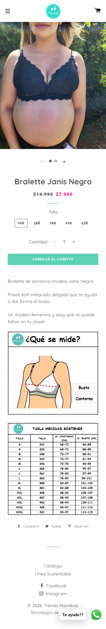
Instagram (56, 593)
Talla (53, 211)
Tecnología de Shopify (53, 612)
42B (84, 223)
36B (37, 223)
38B (53, 223)
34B (21, 223)
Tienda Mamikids (61, 605)
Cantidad (38, 241)
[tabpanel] (53, 85)
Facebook (55, 585)
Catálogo (53, 565)
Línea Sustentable (53, 573)
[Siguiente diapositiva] (63, 161)
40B (68, 223)
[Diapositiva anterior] (42, 161)
